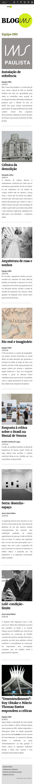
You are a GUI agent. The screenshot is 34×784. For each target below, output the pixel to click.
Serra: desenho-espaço (13, 505)
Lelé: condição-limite (13, 606)
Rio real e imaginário (17, 342)
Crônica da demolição (9, 167)
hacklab (29, 778)
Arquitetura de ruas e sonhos (17, 263)
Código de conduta (10, 769)
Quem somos (7, 767)
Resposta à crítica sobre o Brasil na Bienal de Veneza (14, 432)
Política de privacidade (12, 772)
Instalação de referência (11, 74)
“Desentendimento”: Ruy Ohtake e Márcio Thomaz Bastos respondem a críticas (17, 705)
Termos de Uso (8, 775)
